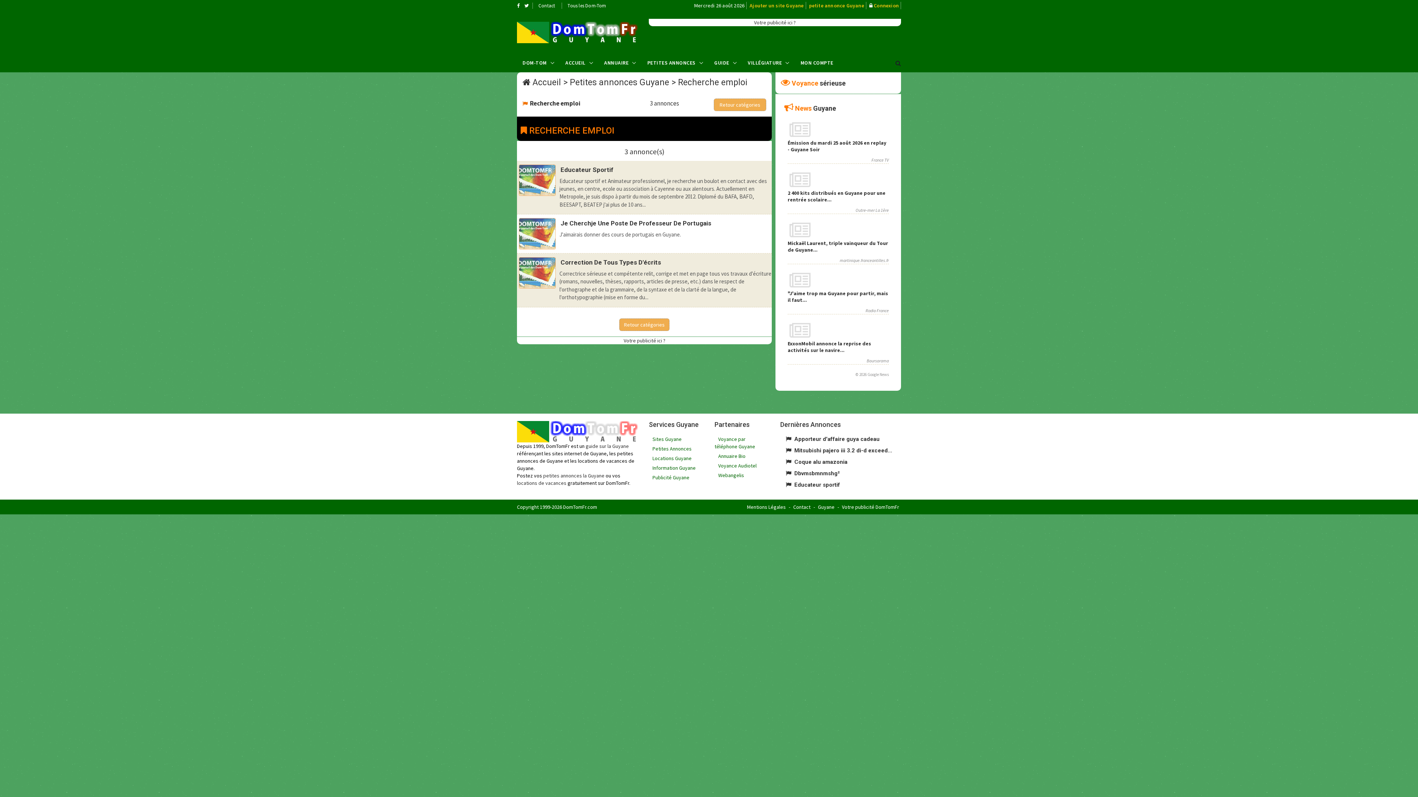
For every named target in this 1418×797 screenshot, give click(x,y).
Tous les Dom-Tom (587, 6)
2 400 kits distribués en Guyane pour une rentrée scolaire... (837, 196)
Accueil (575, 62)
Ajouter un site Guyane (777, 5)
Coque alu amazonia (820, 462)
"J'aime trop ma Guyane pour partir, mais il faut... (838, 296)
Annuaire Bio (732, 456)
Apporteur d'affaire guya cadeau (837, 439)
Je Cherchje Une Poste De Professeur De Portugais (636, 223)
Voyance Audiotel (737, 465)
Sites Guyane (667, 439)
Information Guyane (674, 468)
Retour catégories (740, 104)
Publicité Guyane (671, 477)
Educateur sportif (817, 485)
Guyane (826, 507)
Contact (546, 6)
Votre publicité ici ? (775, 22)
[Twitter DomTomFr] (526, 5)
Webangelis (731, 475)
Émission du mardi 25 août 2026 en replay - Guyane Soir (837, 146)
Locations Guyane (672, 458)
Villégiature (765, 62)
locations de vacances (541, 483)
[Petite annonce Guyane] (577, 32)
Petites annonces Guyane (619, 82)
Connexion (886, 5)
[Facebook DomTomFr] (518, 5)
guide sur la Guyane (607, 446)
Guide (721, 62)
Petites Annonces (671, 62)
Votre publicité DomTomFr (870, 507)
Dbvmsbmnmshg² (817, 473)
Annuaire (616, 62)
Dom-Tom (535, 62)
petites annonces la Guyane (573, 475)
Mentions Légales (766, 507)
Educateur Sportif (587, 169)
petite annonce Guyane (836, 5)
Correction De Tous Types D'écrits (611, 262)
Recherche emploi (712, 82)
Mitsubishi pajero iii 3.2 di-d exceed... (843, 450)
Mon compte (817, 62)
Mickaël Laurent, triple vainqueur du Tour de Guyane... (838, 246)
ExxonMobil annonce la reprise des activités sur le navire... (829, 346)
